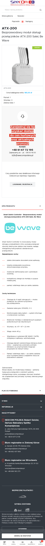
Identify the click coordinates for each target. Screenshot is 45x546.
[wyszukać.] (40, 10)
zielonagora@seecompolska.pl (16, 449)
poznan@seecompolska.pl (14, 434)
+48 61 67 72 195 (22, 150)
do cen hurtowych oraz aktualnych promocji (22, 139)
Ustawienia (22, 528)
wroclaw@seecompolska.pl (15, 468)
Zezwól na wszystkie (22, 536)
